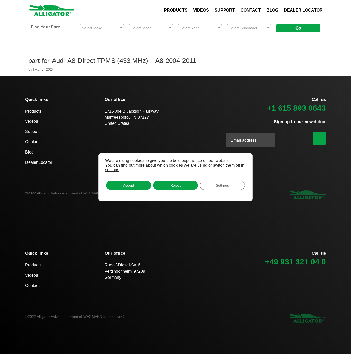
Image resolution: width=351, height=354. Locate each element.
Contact (32, 142)
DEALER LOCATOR (303, 10)
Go (298, 28)
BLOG (272, 10)
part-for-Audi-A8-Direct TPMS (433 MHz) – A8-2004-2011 (112, 60)
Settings (222, 185)
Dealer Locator (38, 162)
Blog (29, 152)
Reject (175, 185)
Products (33, 111)
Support (32, 131)
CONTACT (251, 10)
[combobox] (102, 27)
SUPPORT (225, 10)
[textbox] (102, 28)
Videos (31, 121)
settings (112, 170)
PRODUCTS (176, 10)
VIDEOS (201, 10)
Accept (128, 185)
